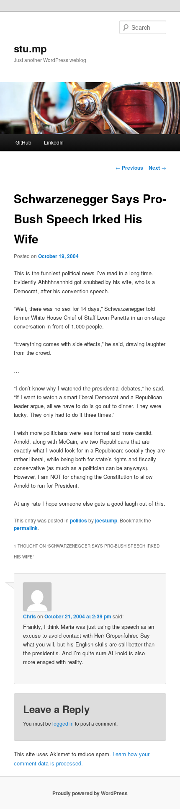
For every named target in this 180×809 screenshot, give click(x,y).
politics (78, 520)
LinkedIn (54, 142)
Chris (29, 616)
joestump (106, 520)
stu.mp (30, 48)
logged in (63, 723)
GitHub (23, 142)
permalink (26, 528)
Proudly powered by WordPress (90, 793)
